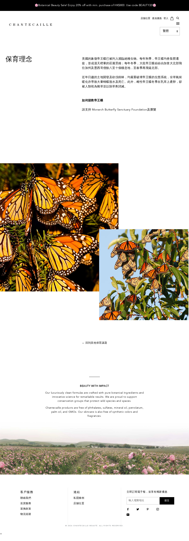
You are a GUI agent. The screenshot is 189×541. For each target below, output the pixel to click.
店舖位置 (145, 18)
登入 (166, 18)
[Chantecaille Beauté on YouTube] (128, 515)
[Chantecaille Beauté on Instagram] (158, 509)
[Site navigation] (178, 24)
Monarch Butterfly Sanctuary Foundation (119, 109)
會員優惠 (157, 18)
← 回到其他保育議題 (94, 343)
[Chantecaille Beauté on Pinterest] (148, 509)
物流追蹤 (25, 514)
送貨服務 (25, 503)
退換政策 (25, 509)
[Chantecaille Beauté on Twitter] (138, 509)
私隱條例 (78, 498)
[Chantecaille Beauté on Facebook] (128, 509)
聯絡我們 (25, 498)
